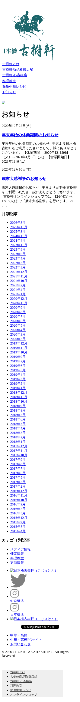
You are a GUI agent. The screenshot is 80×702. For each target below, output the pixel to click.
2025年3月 (18, 231)
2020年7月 (18, 316)
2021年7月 (18, 285)
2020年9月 (18, 307)
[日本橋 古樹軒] (28, 59)
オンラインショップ (23, 694)
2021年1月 (18, 294)
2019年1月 (18, 388)
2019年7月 (18, 361)
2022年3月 (18, 267)
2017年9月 (18, 459)
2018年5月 (18, 424)
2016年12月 (18, 491)
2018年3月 (18, 433)
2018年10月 (18, 401)
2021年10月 (18, 281)
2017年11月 (18, 450)
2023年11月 (18, 245)
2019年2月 (18, 383)
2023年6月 (18, 254)
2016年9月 (18, 504)
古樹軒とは (10, 64)
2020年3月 (18, 334)
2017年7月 (18, 468)
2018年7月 (18, 415)
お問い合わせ (20, 644)
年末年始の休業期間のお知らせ (30, 135)
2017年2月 (18, 486)
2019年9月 (18, 357)
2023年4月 (18, 258)
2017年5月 (18, 477)
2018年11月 (18, 397)
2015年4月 (18, 531)
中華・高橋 (18, 635)
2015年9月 (18, 522)
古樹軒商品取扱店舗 (17, 69)
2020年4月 (18, 330)
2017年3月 (18, 482)
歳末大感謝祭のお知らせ (24, 178)
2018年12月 (18, 392)
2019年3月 (18, 379)
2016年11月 (18, 495)
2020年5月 (18, 325)
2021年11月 (18, 276)
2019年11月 (18, 348)
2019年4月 (18, 374)
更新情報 (17, 562)
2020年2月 (18, 339)
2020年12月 (18, 298)
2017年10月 (18, 455)
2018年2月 (18, 437)
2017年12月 (18, 446)
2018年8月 (18, 410)
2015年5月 (18, 526)
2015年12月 (18, 518)
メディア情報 (20, 549)
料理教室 (9, 81)
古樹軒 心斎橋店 (14, 75)
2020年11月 (18, 303)
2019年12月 (18, 343)
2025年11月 (18, 227)
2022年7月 (18, 263)
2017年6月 (18, 473)
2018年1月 (18, 442)
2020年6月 (18, 321)
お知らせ (9, 92)
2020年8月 (18, 312)
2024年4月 (18, 240)
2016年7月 (18, 509)
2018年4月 (18, 428)
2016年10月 (18, 500)
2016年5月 (18, 513)
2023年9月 (18, 249)
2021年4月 (18, 289)
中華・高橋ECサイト (26, 640)
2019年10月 (18, 352)
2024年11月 (18, 236)
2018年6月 (18, 419)
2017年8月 (18, 464)
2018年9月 (18, 406)
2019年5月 (18, 370)
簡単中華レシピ (14, 86)
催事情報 (17, 554)
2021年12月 (18, 272)
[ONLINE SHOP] (3, 103)
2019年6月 (18, 366)
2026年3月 (18, 222)
